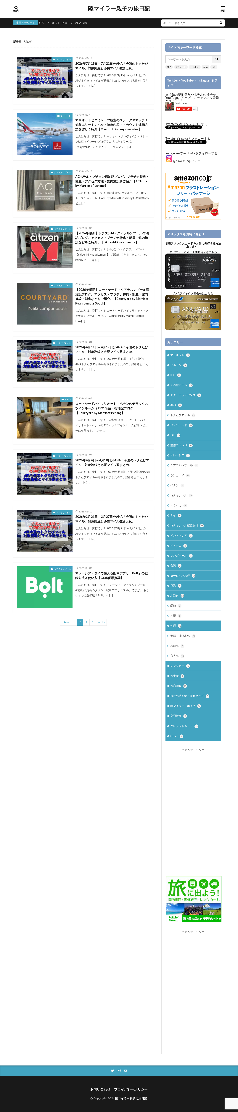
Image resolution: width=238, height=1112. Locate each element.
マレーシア (179, 455)
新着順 (17, 41)
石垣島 (176, 645)
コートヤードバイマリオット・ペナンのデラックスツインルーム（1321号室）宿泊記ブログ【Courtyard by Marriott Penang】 (111, 408)
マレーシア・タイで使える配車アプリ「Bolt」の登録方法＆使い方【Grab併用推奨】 (111, 575)
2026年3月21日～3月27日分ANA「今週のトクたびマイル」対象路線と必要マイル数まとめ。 (111, 519)
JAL (85, 22)
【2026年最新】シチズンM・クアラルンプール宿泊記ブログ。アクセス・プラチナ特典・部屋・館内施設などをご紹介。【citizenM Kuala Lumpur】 (112, 237)
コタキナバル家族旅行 (186, 525)
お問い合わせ (100, 1089)
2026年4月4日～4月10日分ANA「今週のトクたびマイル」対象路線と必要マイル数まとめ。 (112, 462)
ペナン (68, 399)
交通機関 (178, 715)
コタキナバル (181, 495)
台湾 (175, 565)
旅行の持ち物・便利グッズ (189, 695)
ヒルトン (67, 22)
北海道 (177, 595)
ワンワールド (181, 425)
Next (100, 622)
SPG (41, 22)
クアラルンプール (62, 172)
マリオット (53, 22)
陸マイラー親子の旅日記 (119, 8)
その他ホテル (181, 385)
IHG (175, 375)
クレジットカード (183, 726)
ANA (78, 22)
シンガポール (180, 555)
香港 (175, 585)
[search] (221, 23)
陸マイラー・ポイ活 (185, 705)
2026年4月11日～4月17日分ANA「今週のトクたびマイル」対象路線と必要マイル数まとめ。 (111, 349)
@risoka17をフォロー (188, 161)
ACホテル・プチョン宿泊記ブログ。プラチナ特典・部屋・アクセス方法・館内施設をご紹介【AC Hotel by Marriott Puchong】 (112, 181)
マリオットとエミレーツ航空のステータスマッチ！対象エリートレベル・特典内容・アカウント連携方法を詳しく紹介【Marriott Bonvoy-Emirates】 (111, 124)
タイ (175, 515)
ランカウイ (179, 475)
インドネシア (180, 535)
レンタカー (179, 665)
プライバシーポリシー (131, 1089)
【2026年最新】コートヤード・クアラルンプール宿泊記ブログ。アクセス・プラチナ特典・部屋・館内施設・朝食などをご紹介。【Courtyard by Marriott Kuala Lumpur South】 (112, 296)
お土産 (176, 675)
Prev (66, 622)
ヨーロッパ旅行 (182, 575)
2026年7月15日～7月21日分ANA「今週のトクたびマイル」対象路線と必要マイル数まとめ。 (111, 66)
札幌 (175, 615)
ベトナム (178, 545)
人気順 (27, 41)
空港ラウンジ (181, 445)
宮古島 (177, 655)
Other (176, 736)
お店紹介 (178, 685)
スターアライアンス (185, 395)
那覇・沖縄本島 (182, 635)
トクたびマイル (63, 59)
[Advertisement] (193, 810)
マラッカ (178, 505)
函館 (175, 605)
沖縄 (175, 625)
